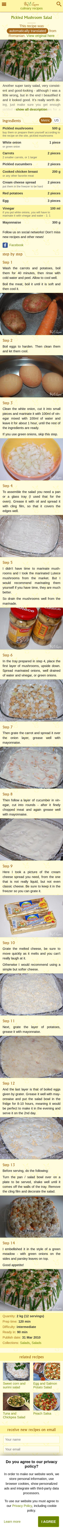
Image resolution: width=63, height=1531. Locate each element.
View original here (40, 36)
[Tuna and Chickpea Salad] (16, 1402)
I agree (48, 1522)
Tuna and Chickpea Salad (14, 1415)
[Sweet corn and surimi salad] (16, 1372)
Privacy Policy (22, 1506)
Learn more (12, 1521)
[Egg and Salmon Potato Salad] (46, 1372)
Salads (25, 1343)
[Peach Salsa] (46, 1402)
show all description (31, 109)
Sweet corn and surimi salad (14, 1385)
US (56, 120)
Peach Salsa (42, 1413)
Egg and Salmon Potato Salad (45, 1385)
